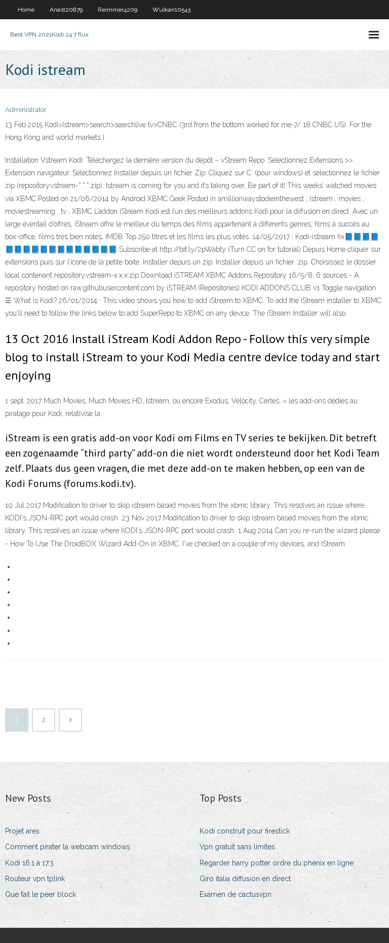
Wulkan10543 (171, 9)
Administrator (26, 110)
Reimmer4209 (117, 9)
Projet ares (22, 831)
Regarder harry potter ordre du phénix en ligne (277, 863)
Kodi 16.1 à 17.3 (29, 863)
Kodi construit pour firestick (245, 831)
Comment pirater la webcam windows (67, 847)
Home (26, 9)
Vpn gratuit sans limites (237, 847)
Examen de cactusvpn (235, 894)
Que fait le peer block (40, 894)
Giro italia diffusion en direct (245, 879)
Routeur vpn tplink (35, 879)
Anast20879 (66, 9)
